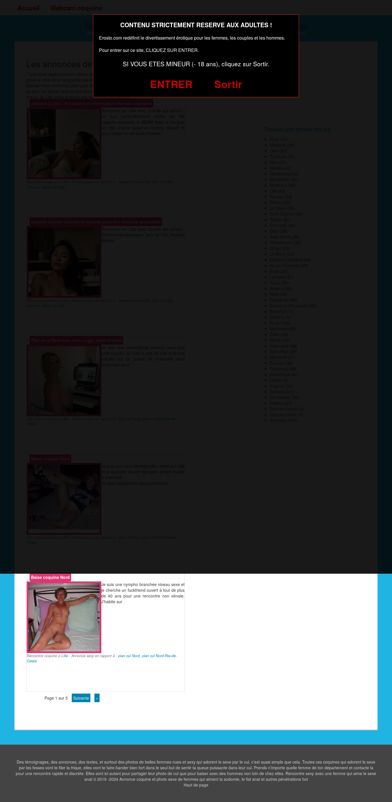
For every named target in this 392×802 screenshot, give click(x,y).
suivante (81, 698)
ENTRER (171, 83)
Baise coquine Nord (50, 577)
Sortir (228, 83)
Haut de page (196, 785)
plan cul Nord (129, 655)
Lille (64, 655)
